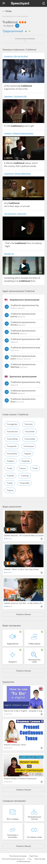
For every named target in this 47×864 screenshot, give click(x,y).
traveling (25, 475)
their (12, 206)
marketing (9, 281)
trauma (22, 468)
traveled (10, 475)
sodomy (38, 243)
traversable (24, 483)
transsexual (29, 446)
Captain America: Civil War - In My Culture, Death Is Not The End (23, 603)
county (11, 166)
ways (17, 206)
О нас (29, 859)
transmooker (29, 439)
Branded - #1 (9, 254)
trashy (9, 468)
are (24, 206)
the (8, 85)
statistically (15, 85)
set (5, 206)
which (17, 278)
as (21, 206)
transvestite (12, 453)
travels (10, 483)
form (28, 243)
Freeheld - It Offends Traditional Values (18, 133)
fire (26, 88)
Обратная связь (39, 859)
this (6, 166)
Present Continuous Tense (15, 745)
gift (32, 125)
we (28, 206)
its (17, 281)
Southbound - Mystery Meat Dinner (17, 173)
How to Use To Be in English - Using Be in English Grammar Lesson (23, 711)
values (28, 163)
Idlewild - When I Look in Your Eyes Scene (21, 569)
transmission (12, 431)
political (25, 166)
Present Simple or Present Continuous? (20, 778)
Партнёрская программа (17, 856)
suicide (32, 166)
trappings (25, 461)
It (4, 163)
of (5, 85)
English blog (33, 856)
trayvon (10, 490)
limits (35, 278)
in (37, 163)
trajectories (9, 88)
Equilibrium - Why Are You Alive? (16, 56)
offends (9, 163)
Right (7, 246)
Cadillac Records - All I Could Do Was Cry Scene (23, 535)
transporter (12, 446)
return (21, 88)
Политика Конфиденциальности (13, 859)
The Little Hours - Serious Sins (15, 214)
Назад (8, 11)
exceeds (24, 278)
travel (35, 468)
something (9, 278)
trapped (27, 453)
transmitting (12, 439)
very (6, 203)
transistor (28, 424)
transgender (12, 424)
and (34, 163)
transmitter (30, 431)
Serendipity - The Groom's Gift (15, 96)
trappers (10, 461)
